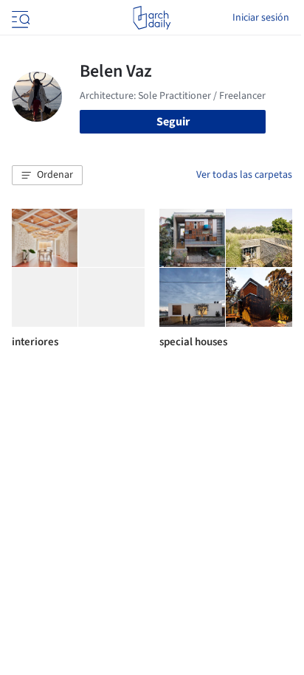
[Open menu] (19, 17)
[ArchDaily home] (151, 18)
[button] (47, 175)
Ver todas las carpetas (244, 174)
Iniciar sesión (260, 18)
